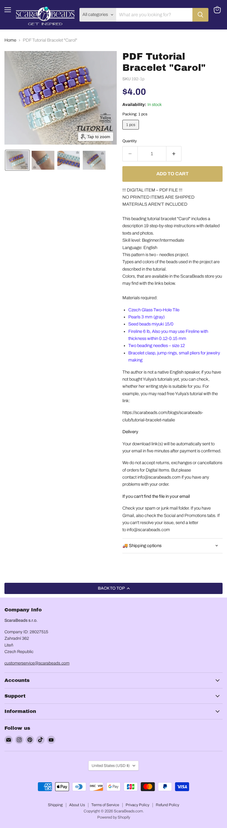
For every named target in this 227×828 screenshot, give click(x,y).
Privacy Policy (137, 805)
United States (111, 765)
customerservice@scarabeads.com (36, 663)
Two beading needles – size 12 (156, 345)
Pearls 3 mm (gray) (146, 317)
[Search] (200, 15)
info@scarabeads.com (159, 477)
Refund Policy (167, 805)
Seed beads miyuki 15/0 (151, 324)
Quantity (129, 141)
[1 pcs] (131, 131)
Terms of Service (105, 805)
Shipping (55, 805)
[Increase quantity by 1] (173, 153)
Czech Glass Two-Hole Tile (153, 309)
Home (10, 40)
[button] (17, 160)
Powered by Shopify (113, 817)
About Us (77, 805)
